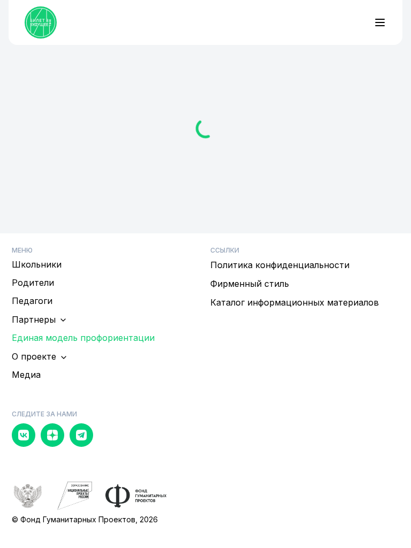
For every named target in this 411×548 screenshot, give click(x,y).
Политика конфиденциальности (279, 265)
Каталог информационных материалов (294, 302)
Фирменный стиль (249, 283)
